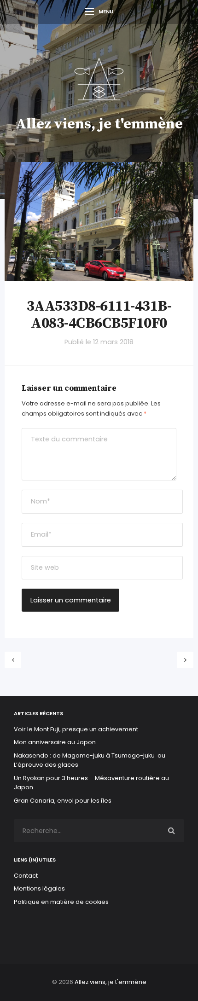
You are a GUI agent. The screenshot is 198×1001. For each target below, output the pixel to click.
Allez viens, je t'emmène (99, 124)
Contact (26, 875)
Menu (106, 11)
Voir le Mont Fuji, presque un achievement (76, 729)
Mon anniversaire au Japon (55, 742)
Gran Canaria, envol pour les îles (62, 800)
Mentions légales (39, 888)
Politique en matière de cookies (61, 902)
